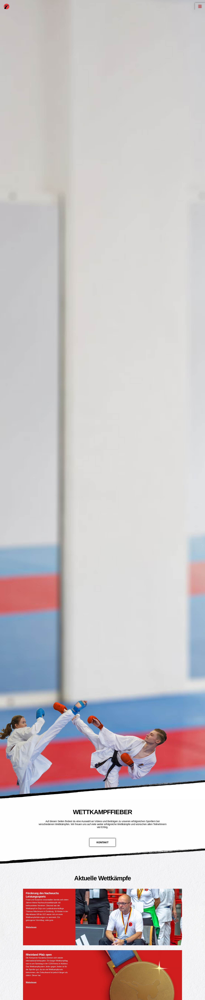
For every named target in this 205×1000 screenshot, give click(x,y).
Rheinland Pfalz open (39, 954)
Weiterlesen (31, 927)
